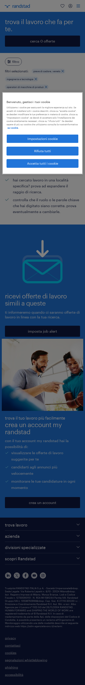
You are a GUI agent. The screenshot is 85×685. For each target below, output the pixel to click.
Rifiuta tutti (42, 151)
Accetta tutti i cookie (42, 163)
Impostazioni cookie (42, 139)
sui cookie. (13, 127)
